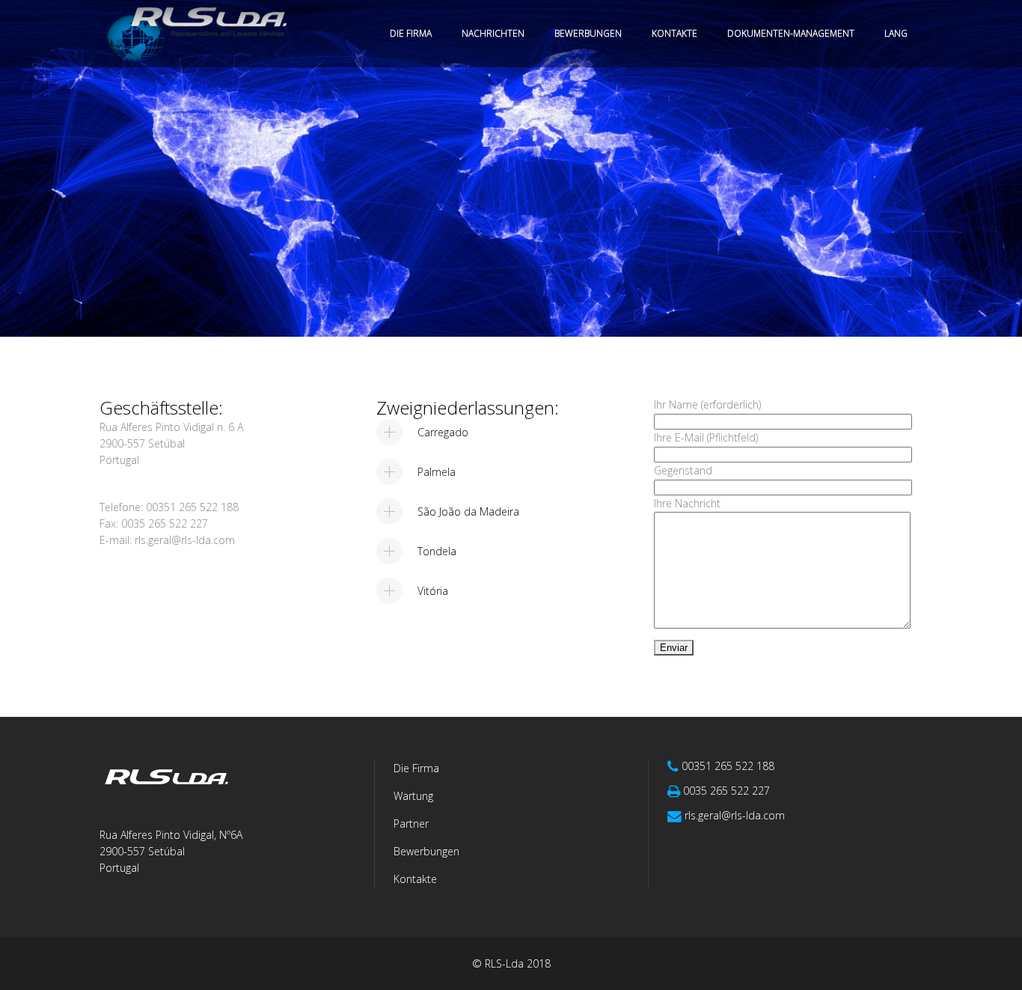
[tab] (506, 432)
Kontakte (415, 879)
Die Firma (416, 768)
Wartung (413, 796)
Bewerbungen (426, 851)
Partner (411, 823)
